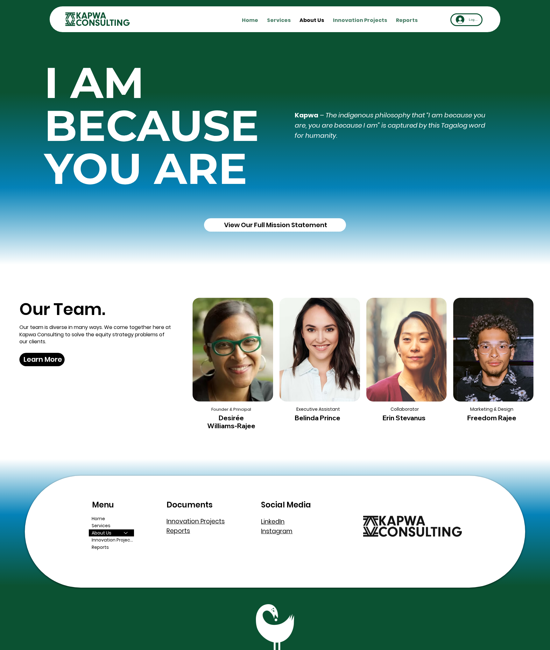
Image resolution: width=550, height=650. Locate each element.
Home (98, 518)
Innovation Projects (113, 540)
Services (101, 525)
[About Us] (126, 532)
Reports (100, 547)
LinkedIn (273, 521)
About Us (101, 533)
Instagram (277, 531)
